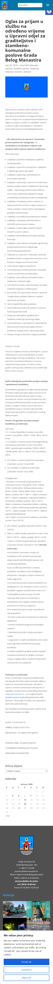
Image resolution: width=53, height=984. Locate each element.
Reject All (26, 977)
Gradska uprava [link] (21, 68)
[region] (26, 957)
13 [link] (25, 799)
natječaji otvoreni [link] (13, 71)
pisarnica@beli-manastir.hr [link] (26, 871)
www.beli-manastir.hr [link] (14, 694)
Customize (26, 969)
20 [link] (25, 804)
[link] (49, 11)
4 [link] (12, 795)
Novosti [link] (27, 71)
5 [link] (18, 795)
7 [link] (30, 795)
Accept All (26, 961)
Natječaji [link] (34, 68)
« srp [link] (7, 815)
